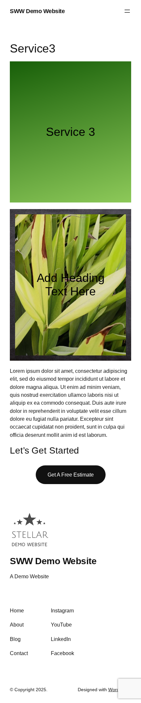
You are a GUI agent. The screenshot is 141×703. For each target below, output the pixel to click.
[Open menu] (127, 11)
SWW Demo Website (37, 11)
